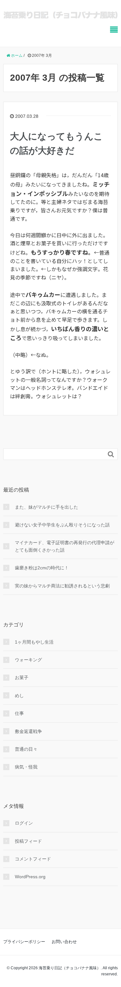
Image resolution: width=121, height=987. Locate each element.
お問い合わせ (64, 941)
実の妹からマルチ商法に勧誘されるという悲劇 (62, 585)
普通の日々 (26, 749)
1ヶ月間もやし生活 (34, 642)
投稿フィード (28, 841)
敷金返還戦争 (28, 731)
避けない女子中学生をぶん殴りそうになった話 (62, 524)
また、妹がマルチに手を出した (46, 507)
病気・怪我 (26, 766)
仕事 (19, 713)
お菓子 (21, 677)
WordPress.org (30, 876)
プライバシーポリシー (24, 941)
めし (19, 695)
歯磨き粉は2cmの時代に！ (42, 567)
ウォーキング (28, 659)
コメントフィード (33, 858)
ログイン (24, 823)
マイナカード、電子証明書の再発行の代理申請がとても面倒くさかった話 (64, 546)
